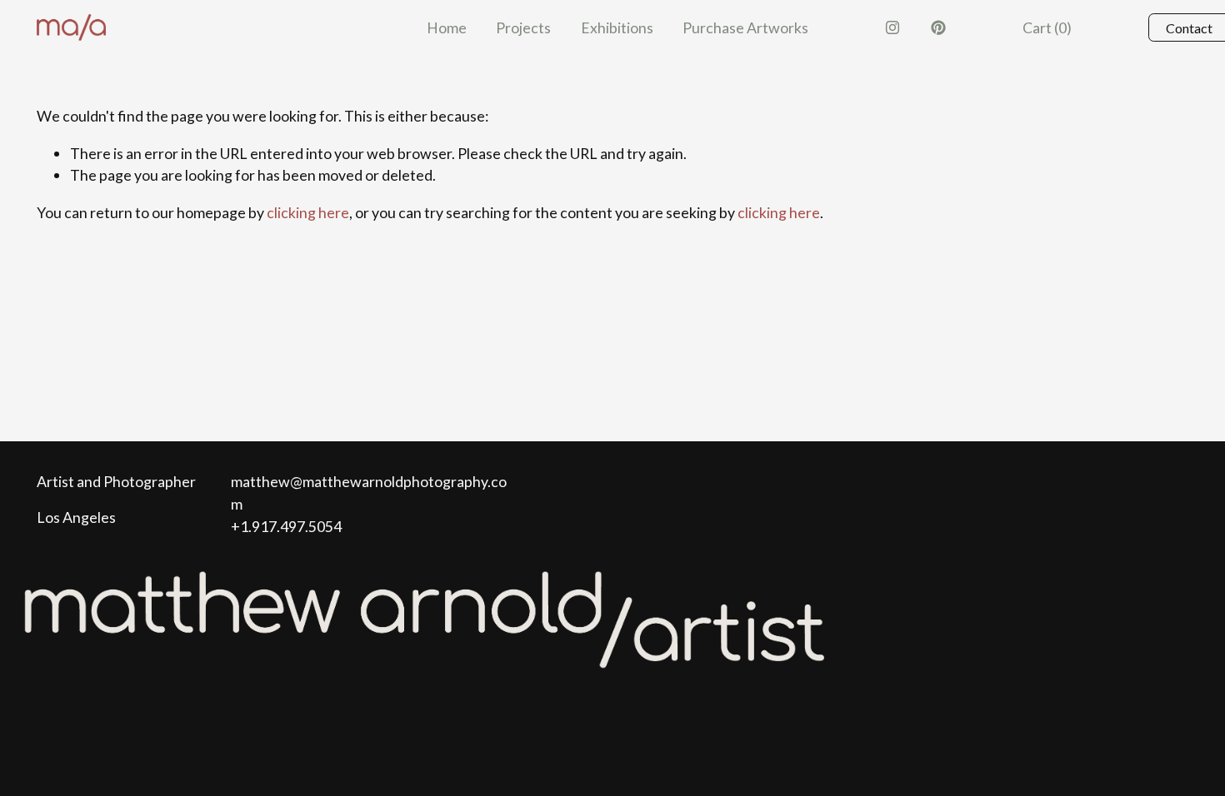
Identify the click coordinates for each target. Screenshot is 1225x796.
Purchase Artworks (745, 27)
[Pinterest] (938, 27)
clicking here (308, 212)
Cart (1047, 27)
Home (447, 27)
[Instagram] (892, 27)
